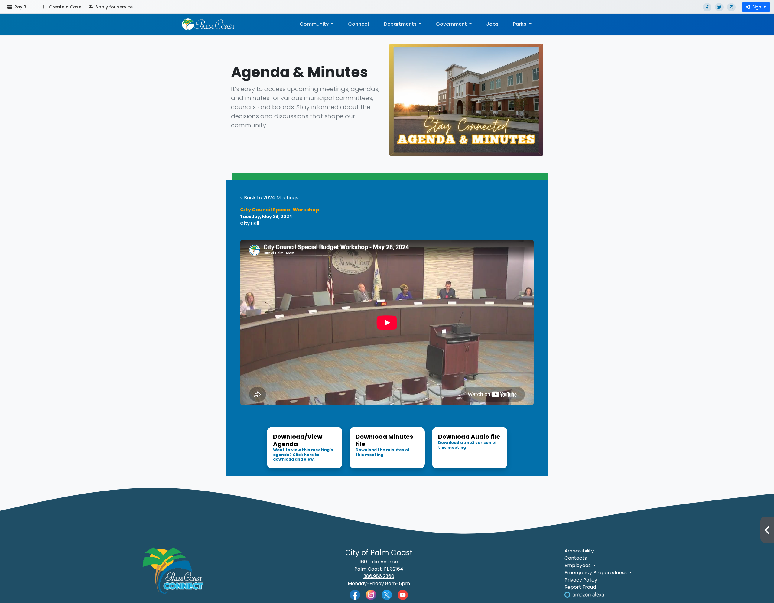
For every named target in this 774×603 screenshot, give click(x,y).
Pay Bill (21, 7)
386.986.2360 (378, 576)
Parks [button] (520, 24)
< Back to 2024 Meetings (269, 197)
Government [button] (452, 24)
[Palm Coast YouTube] (403, 594)
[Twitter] (719, 7)
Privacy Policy (580, 579)
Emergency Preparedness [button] (596, 572)
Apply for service (113, 7)
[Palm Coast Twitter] (387, 594)
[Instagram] (731, 7)
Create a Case (64, 7)
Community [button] (315, 24)
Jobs (492, 24)
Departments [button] (401, 24)
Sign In (759, 7)
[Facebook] (707, 7)
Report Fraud (580, 587)
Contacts (575, 558)
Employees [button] (578, 565)
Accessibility (579, 550)
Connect (358, 24)
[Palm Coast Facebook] (355, 594)
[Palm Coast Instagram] (371, 594)
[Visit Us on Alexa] (584, 594)
